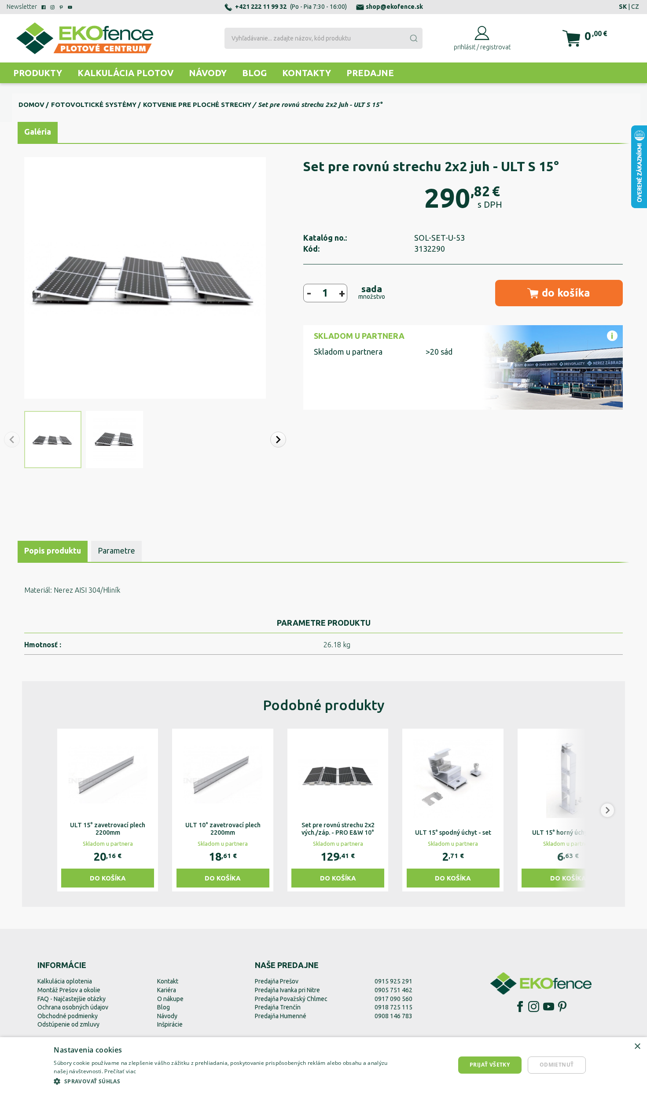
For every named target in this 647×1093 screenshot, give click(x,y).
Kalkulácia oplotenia (64, 981)
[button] (278, 439)
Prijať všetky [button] (490, 1064)
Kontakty (306, 73)
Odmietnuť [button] (557, 1064)
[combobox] (323, 38)
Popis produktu (52, 550)
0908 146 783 (393, 1016)
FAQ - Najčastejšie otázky (71, 998)
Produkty (37, 73)
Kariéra (166, 990)
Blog (254, 73)
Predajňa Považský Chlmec (291, 998)
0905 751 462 (393, 990)
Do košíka (108, 878)
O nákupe (170, 998)
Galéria (37, 131)
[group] (107, 810)
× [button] (637, 1046)
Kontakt (167, 981)
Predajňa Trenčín (278, 1007)
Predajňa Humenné (280, 1016)
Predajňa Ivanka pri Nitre (287, 990)
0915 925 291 (393, 981)
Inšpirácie (170, 1024)
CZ (635, 6)
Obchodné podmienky (67, 1016)
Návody (208, 73)
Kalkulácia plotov (125, 73)
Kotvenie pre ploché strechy (197, 104)
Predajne (370, 73)
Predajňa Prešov (276, 981)
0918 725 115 (393, 1007)
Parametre (116, 550)
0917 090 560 (393, 998)
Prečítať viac (120, 1071)
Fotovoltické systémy (93, 104)
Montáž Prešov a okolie (68, 990)
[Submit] (413, 38)
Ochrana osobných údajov (72, 1007)
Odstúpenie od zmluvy (68, 1024)
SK (623, 6)
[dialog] (323, 1065)
